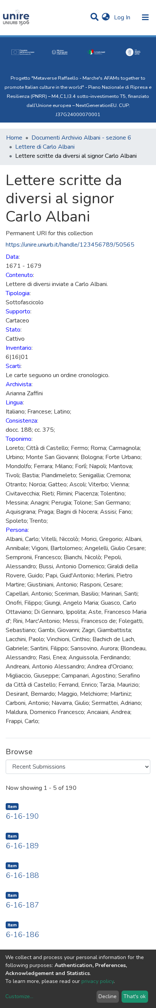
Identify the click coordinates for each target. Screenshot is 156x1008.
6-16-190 (22, 816)
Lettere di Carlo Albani (45, 147)
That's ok (134, 996)
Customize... (19, 996)
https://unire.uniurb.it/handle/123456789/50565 (70, 245)
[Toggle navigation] (145, 17)
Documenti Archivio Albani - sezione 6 (81, 138)
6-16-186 (22, 934)
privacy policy (97, 981)
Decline (107, 996)
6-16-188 (22, 875)
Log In (123, 17)
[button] (105, 17)
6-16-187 (22, 905)
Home (14, 138)
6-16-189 (22, 846)
